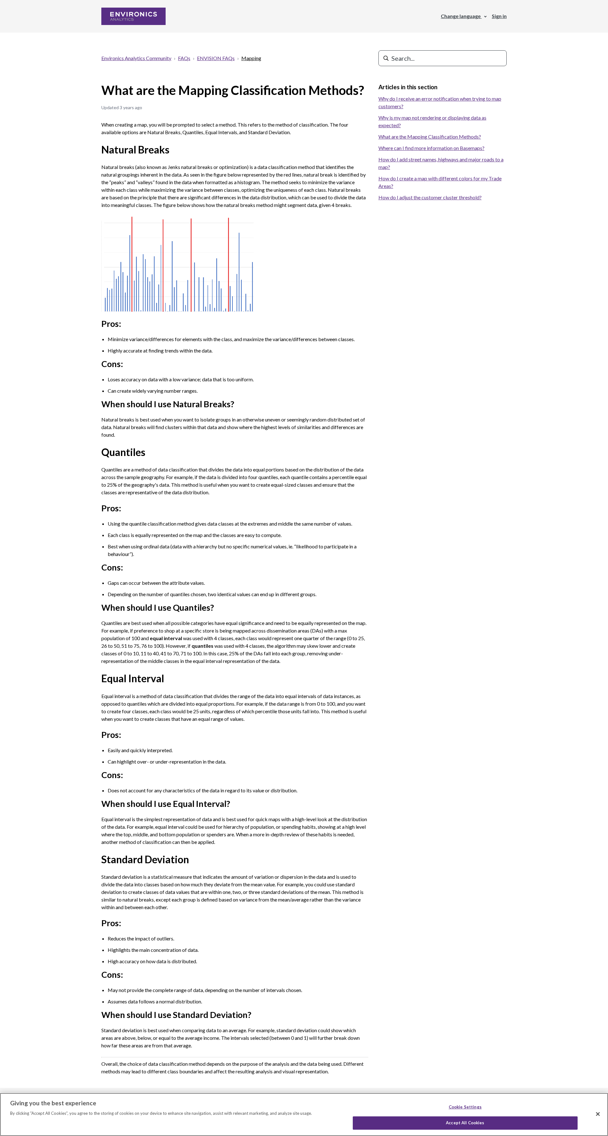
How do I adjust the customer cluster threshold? (430, 197)
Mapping (251, 58)
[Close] (598, 1114)
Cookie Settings (465, 1106)
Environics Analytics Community (136, 58)
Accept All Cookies (465, 1122)
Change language (461, 16)
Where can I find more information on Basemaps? (431, 148)
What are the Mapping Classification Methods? (429, 137)
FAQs (184, 58)
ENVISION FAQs (216, 58)
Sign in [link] (499, 16)
